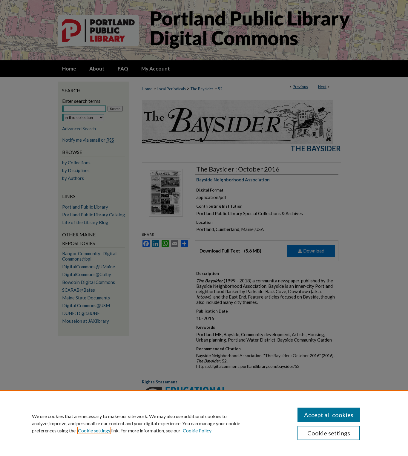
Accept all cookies (328, 414)
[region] (204, 423)
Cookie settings (94, 430)
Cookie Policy (197, 430)
